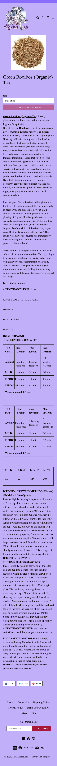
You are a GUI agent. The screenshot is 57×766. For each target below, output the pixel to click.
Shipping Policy (41, 702)
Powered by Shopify (41, 756)
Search (10, 702)
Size (5, 95)
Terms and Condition (38, 707)
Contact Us (23, 702)
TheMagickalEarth (20, 756)
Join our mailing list (28, 721)
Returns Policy (15, 707)
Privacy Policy (28, 713)
